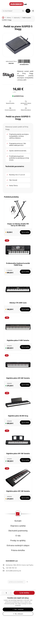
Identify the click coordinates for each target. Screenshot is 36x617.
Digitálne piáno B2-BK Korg (18, 416)
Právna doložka (18, 550)
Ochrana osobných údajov (18, 545)
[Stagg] (8, 75)
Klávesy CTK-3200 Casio (18, 303)
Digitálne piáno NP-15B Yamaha (18, 453)
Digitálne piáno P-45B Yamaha (18, 340)
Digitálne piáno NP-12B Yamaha (18, 491)
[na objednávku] (5, 232)
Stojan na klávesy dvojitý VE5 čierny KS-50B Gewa (18, 225)
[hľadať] (23, 10)
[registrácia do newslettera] (27, 581)
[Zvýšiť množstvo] (10, 593)
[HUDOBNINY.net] (18, 4)
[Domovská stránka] (3, 17)
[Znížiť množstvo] (3, 593)
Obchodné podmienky (18, 530)
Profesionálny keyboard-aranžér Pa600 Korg (18, 264)
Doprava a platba (18, 525)
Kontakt (18, 521)
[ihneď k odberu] (5, 385)
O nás (18, 535)
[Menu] (28, 11)
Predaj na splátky (18, 540)
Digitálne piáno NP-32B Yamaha (18, 378)
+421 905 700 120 (11, 568)
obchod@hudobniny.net (13, 571)
